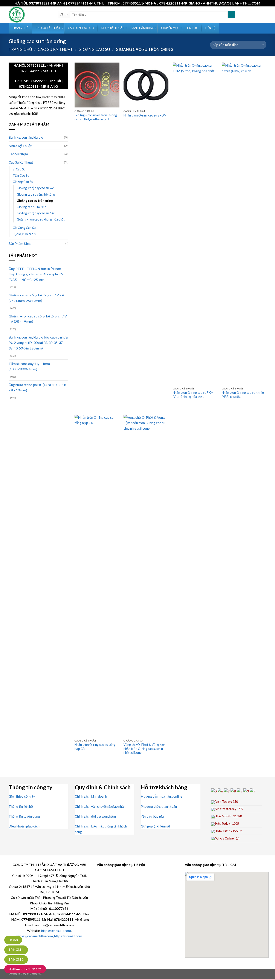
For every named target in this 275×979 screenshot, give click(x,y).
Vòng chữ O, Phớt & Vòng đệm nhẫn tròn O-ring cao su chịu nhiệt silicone (144, 748)
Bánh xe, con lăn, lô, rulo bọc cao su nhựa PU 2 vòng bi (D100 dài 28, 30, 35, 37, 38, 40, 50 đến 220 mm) (38, 342)
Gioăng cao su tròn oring (35, 200)
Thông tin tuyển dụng (24, 816)
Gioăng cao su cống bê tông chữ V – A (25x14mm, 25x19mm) (36, 298)
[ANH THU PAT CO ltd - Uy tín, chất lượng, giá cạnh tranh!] (30, 14)
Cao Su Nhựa (18, 154)
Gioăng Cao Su (94, 49)
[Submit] (231, 14)
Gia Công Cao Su (24, 228)
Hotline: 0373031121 (25, 969)
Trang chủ (20, 49)
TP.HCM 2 (16, 959)
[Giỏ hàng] (264, 14)
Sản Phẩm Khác (20, 243)
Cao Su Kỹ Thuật (55, 49)
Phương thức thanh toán (159, 806)
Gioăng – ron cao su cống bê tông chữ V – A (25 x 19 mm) (38, 319)
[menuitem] (20, 28)
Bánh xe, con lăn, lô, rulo (26, 137)
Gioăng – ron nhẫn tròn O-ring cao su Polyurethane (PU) (96, 117)
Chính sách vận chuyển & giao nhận (100, 806)
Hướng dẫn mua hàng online (161, 796)
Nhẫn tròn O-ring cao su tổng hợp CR (95, 747)
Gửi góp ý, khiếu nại (155, 826)
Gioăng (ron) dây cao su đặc (36, 213)
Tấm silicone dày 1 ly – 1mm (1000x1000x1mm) (29, 366)
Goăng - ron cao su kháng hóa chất (41, 219)
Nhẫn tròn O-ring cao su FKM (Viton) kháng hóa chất (193, 394)
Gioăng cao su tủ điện (31, 207)
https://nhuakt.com (68, 936)
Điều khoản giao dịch (24, 826)
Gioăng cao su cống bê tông (36, 194)
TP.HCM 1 (16, 949)
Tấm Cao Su (21, 175)
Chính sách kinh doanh (91, 796)
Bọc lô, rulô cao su (25, 234)
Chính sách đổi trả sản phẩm (95, 816)
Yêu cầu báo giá (152, 816)
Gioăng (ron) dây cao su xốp (36, 188)
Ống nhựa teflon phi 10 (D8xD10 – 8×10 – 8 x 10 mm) (38, 387)
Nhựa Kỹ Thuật (20, 146)
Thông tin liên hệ (21, 806)
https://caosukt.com (56, 930)
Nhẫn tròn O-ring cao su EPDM (145, 115)
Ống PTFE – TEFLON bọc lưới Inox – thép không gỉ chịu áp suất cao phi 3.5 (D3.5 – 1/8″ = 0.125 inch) (36, 274)
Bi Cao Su (19, 169)
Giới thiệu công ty (22, 796)
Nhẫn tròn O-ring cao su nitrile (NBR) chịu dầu (243, 394)
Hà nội (13, 940)
